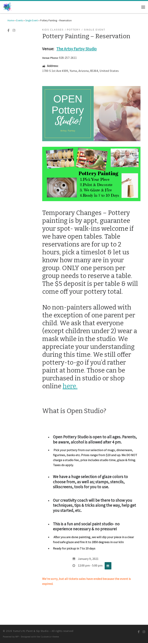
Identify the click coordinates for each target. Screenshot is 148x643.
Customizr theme (50, 636)
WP (17, 636)
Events (19, 20)
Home (11, 20)
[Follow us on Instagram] (14, 30)
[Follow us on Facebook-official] (8, 30)
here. (70, 386)
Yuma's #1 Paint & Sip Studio (31, 631)
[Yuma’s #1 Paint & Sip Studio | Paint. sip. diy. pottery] (7, 6)
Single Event (31, 20)
